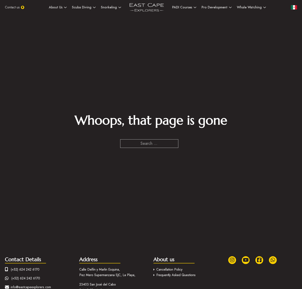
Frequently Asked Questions (176, 275)
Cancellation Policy (169, 269)
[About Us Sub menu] (65, 7)
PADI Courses (182, 7)
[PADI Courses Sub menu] (195, 7)
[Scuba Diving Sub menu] (94, 7)
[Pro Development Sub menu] (230, 7)
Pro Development (214, 7)
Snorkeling (109, 7)
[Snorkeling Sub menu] (119, 7)
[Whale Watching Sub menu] (264, 7)
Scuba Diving (81, 7)
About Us (55, 7)
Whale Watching (249, 7)
